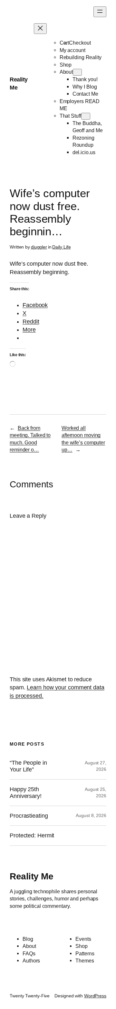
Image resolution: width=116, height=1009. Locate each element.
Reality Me (31, 876)
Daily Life (61, 247)
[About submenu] (77, 72)
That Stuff (70, 116)
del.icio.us (83, 152)
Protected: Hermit (32, 835)
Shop (66, 65)
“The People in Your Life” (28, 765)
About (66, 72)
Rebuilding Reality (81, 57)
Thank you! (85, 79)
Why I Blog (84, 87)
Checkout (80, 43)
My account (72, 50)
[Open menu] (99, 11)
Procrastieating (29, 816)
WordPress (95, 995)
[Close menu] (40, 28)
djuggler (39, 247)
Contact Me (85, 94)
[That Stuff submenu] (85, 116)
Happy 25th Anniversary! (26, 792)
